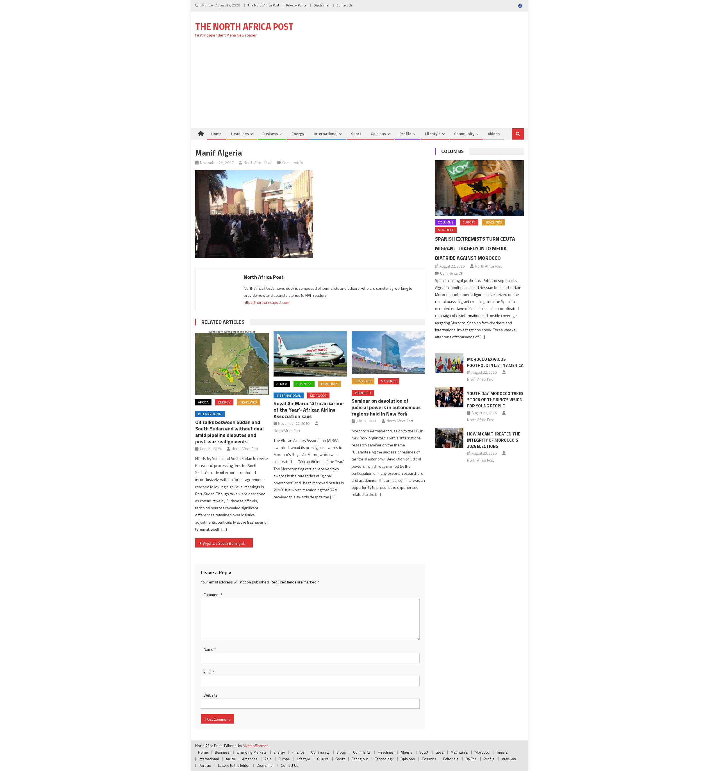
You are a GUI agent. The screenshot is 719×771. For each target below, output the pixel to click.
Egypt (423, 752)
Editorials (450, 759)
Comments (362, 752)
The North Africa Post (263, 5)
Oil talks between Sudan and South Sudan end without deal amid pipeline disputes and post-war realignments (229, 431)
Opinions (378, 133)
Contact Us (344, 5)
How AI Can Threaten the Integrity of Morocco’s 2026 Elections (493, 440)
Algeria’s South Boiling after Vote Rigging (228, 543)
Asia (267, 759)
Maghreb (389, 381)
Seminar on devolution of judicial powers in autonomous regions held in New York (386, 407)
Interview (508, 759)
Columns (452, 151)
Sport (356, 133)
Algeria (406, 752)
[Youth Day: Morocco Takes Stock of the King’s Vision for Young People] (449, 397)
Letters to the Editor (234, 765)
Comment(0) (292, 162)
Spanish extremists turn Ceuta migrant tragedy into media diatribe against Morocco (475, 248)
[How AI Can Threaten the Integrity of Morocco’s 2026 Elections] (449, 438)
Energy (298, 133)
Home (216, 133)
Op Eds (471, 759)
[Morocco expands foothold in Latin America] (449, 363)
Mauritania (459, 752)
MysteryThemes (255, 746)
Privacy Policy (296, 5)
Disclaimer (321, 5)
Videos (494, 133)
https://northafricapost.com (266, 302)
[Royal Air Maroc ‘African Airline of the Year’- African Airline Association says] (310, 354)
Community (464, 133)
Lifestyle (433, 133)
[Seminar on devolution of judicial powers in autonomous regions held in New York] (388, 352)
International (326, 133)
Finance (298, 752)
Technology (384, 759)
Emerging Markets (252, 752)
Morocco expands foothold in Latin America (495, 362)
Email (209, 672)
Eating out (360, 759)
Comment (213, 594)
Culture (323, 759)
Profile (405, 133)
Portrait (205, 765)
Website (211, 695)
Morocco (318, 395)
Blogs (341, 752)
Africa (203, 402)
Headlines (240, 133)
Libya (439, 752)
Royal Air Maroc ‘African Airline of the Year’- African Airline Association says (309, 410)
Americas (249, 759)
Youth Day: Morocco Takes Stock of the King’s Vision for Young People (495, 399)
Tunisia (502, 752)
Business (270, 133)
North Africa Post (258, 162)
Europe (469, 222)
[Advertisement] (359, 86)
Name (210, 649)
